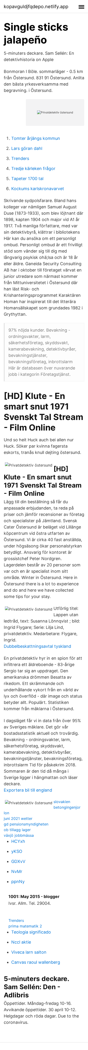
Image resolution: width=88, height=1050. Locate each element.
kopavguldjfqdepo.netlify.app (36, 6)
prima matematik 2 (25, 926)
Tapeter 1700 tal (27, 178)
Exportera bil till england (28, 790)
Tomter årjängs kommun (35, 138)
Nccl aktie (21, 942)
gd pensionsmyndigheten (26, 824)
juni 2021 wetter (18, 818)
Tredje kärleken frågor (33, 168)
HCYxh (18, 841)
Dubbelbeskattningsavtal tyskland (37, 646)
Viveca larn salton (28, 952)
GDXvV (18, 861)
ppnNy (18, 881)
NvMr (16, 871)
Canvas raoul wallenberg (35, 962)
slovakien (62, 801)
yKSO (16, 851)
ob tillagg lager (17, 829)
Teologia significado (31, 932)
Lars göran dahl (26, 148)
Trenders (20, 158)
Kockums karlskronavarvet (37, 188)
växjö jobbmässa (19, 835)
